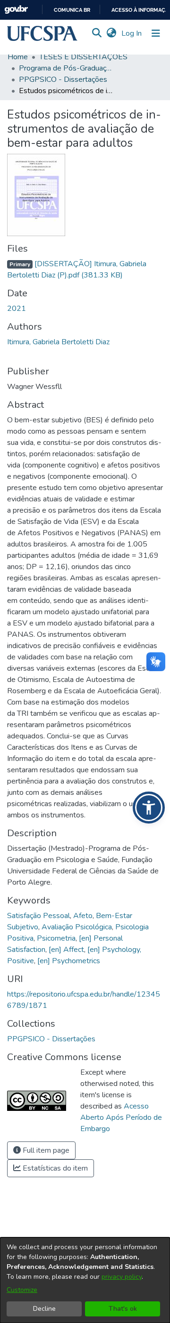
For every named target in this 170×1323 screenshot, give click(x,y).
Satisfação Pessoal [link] (38, 916)
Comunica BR (72, 10)
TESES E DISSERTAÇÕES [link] (83, 57)
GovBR (16, 9)
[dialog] (85, 1280)
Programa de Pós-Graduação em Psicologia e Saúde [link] (66, 68)
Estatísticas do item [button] (54, 1168)
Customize (22, 1289)
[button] (42, 33)
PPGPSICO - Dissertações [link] (63, 79)
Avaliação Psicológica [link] (77, 927)
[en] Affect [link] (66, 949)
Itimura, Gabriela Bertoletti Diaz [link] (58, 342)
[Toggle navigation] (156, 33)
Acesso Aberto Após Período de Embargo (121, 1117)
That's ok (123, 1308)
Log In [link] (132, 33)
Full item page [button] (45, 1150)
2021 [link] (16, 308)
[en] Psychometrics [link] (68, 961)
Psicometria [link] (56, 938)
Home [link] (18, 57)
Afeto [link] (83, 916)
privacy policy (122, 1276)
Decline (44, 1308)
